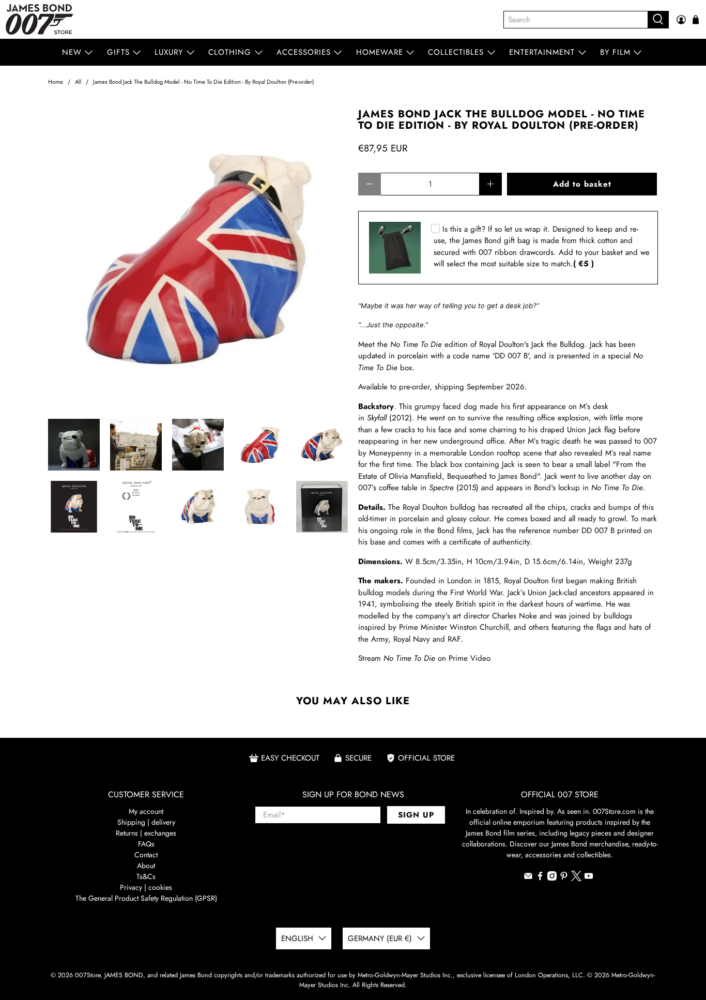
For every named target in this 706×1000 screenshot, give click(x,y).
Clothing (229, 52)
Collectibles (456, 52)
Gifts (118, 52)
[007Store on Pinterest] (564, 878)
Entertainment (542, 52)
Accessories (304, 52)
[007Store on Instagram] (552, 878)
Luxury (169, 52)
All (78, 82)
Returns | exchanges (146, 833)
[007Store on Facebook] (540, 878)
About (146, 865)
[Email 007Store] (528, 878)
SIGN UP (416, 815)
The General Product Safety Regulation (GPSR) (146, 898)
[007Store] (39, 19)
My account (146, 811)
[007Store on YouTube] (588, 878)
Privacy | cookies (146, 887)
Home (55, 82)
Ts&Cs (146, 876)
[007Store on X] (576, 878)
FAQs (146, 844)
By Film (615, 52)
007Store (87, 975)
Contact (146, 855)
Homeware (379, 52)
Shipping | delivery (146, 822)
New (72, 52)
